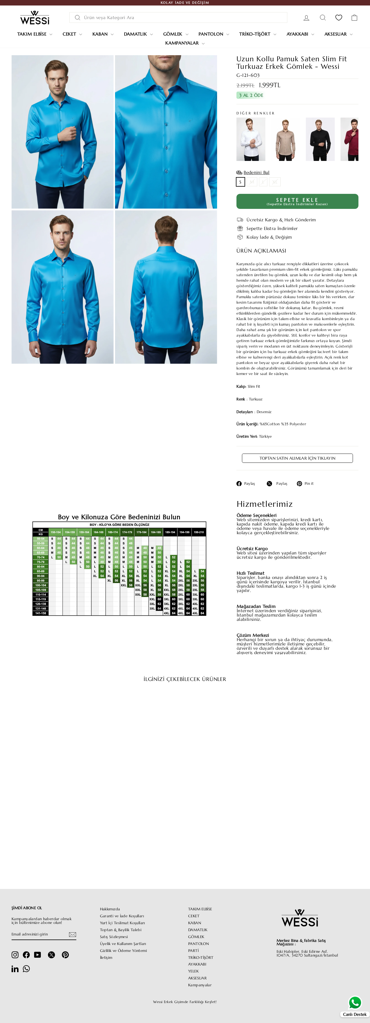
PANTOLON (198, 944)
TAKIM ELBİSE (200, 909)
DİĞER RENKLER (255, 113)
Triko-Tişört (255, 34)
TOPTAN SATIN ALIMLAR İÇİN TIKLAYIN (298, 458)
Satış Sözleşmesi (114, 937)
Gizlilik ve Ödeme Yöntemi (123, 950)
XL (275, 182)
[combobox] (178, 17)
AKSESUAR (197, 978)
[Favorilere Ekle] (87, 703)
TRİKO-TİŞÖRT (201, 957)
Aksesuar (337, 34)
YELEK (193, 971)
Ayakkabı (298, 34)
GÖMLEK (196, 937)
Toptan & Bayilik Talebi (121, 930)
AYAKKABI (197, 964)
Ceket (70, 34)
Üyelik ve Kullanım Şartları (123, 944)
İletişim (106, 957)
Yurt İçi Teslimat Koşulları (122, 923)
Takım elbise (32, 34)
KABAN (194, 923)
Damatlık (136, 34)
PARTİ (193, 950)
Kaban (101, 34)
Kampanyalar (182, 43)
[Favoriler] (338, 17)
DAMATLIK (197, 930)
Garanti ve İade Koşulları (122, 916)
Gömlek (173, 34)
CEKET (193, 916)
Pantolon (212, 34)
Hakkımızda (110, 909)
